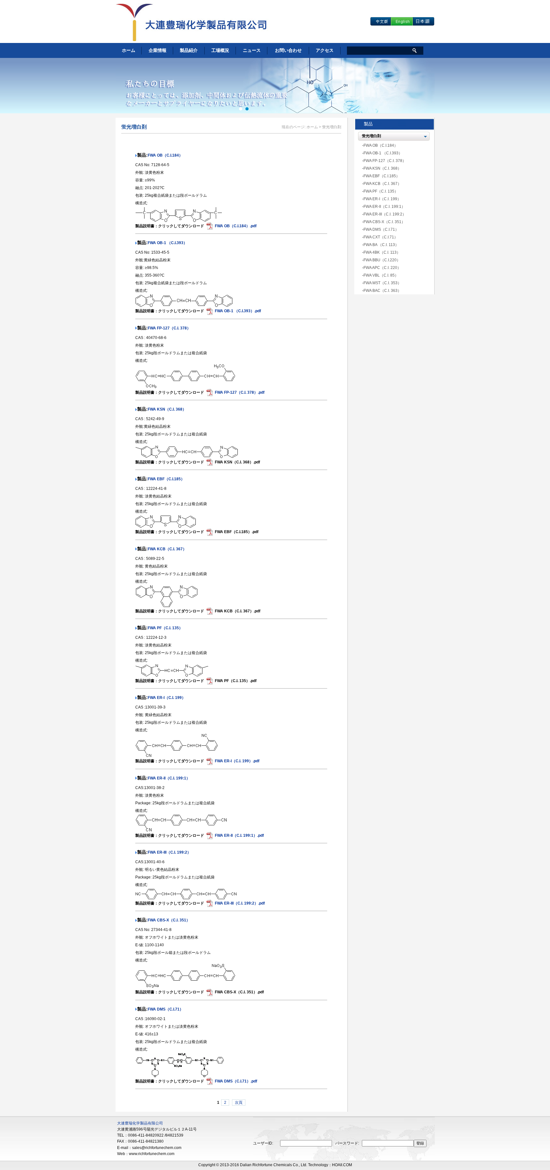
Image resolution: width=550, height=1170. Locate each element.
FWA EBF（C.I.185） (166, 479)
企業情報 (157, 50)
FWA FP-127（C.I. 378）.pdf (239, 392)
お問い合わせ (288, 50)
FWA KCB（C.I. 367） (167, 549)
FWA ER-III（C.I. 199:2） (169, 852)
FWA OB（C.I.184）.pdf (236, 226)
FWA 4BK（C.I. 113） (381, 252)
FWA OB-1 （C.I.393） (167, 243)
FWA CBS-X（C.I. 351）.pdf (239, 992)
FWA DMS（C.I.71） (165, 1009)
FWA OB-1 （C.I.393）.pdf (238, 311)
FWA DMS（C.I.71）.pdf (236, 1081)
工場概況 (220, 50)
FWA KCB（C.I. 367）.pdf (237, 611)
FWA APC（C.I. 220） (382, 267)
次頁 (239, 1102)
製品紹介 (189, 50)
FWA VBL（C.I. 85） (380, 275)
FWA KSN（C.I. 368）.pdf (237, 462)
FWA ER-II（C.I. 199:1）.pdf (239, 835)
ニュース (252, 50)
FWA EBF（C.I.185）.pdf (236, 532)
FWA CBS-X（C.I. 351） (169, 920)
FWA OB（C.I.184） (165, 155)
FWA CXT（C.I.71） (380, 237)
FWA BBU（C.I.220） (381, 260)
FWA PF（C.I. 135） (165, 628)
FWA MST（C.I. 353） (382, 283)
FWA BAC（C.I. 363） (382, 290)
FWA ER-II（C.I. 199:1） (169, 778)
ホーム (128, 50)
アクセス (325, 50)
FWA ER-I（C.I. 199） (167, 697)
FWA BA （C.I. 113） (381, 245)
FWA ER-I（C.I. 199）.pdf (237, 761)
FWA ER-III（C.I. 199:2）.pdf (240, 903)
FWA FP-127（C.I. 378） (169, 328)
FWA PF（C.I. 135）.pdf (236, 681)
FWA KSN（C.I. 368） (167, 409)
